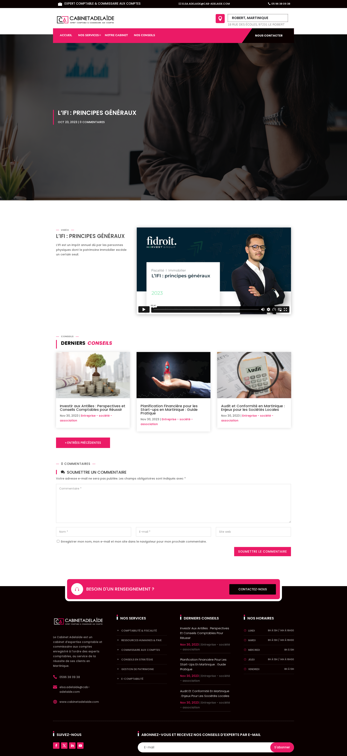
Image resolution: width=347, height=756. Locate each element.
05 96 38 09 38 (280, 4)
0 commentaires (92, 122)
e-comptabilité (132, 679)
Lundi (251, 630)
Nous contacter (269, 36)
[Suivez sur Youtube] (80, 745)
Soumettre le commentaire (262, 551)
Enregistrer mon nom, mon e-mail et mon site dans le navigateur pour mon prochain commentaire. (133, 542)
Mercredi (254, 650)
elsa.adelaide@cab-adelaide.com (206, 4)
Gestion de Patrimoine (137, 669)
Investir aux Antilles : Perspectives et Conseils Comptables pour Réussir (92, 407)
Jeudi (251, 659)
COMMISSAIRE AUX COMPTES (140, 650)
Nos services (88, 35)
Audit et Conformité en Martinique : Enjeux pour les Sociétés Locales (253, 407)
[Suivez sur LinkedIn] (72, 745)
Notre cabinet (116, 35)
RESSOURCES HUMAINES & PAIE (141, 640)
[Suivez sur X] (64, 745)
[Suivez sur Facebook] (56, 745)
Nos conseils (144, 35)
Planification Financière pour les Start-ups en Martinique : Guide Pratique (169, 409)
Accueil (66, 35)
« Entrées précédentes (83, 443)
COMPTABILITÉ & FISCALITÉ (139, 631)
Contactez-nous (252, 589)
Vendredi (253, 669)
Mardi (252, 640)
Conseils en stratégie (137, 659)
